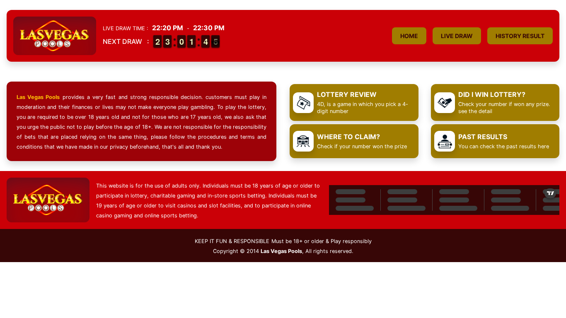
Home (409, 35)
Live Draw (457, 35)
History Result (520, 35)
